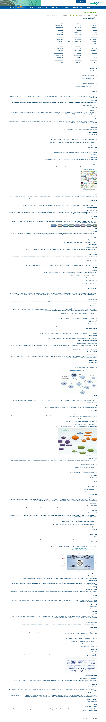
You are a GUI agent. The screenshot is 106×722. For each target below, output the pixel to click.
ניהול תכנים (78, 62)
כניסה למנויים (81, 1)
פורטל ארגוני (60, 34)
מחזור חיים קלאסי (78, 7)
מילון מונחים (73, 15)
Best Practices (91, 701)
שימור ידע (60, 46)
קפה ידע (61, 43)
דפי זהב (95, 34)
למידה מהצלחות (77, 32)
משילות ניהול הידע (77, 55)
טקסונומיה (94, 53)
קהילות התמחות (59, 39)
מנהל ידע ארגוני (77, 50)
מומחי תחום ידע (77, 43)
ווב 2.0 (95, 43)
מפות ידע (79, 53)
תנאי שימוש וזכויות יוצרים (77, 718)
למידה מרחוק (78, 34)
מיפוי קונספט (78, 46)
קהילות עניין (60, 37)
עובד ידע (61, 32)
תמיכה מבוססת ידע (58, 53)
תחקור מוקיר (60, 48)
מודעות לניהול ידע (77, 37)
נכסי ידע (61, 23)
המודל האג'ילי (91, 7)
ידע (96, 55)
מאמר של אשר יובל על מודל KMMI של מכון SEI (84, 349)
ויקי (96, 46)
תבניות (12, 7)
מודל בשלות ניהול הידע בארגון (74, 41)
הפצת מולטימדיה (93, 39)
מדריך (88, 15)
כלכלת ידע (79, 30)
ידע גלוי (95, 57)
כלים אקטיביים (42, 7)
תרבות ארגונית (59, 55)
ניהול (57, 15)
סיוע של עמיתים (59, 25)
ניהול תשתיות (54, 7)
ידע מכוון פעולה (93, 60)
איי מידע (95, 25)
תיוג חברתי (60, 50)
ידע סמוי (95, 62)
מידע (80, 48)
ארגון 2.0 (95, 30)
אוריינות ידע (94, 23)
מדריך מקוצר (82, 15)
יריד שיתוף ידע (78, 27)
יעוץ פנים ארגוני (77, 23)
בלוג (96, 32)
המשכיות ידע (94, 37)
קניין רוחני (60, 41)
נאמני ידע (79, 57)
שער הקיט (94, 15)
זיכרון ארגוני (94, 48)
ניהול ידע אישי (78, 60)
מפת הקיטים (20, 7)
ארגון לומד (94, 27)
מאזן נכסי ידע (78, 39)
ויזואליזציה (94, 41)
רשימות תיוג (65, 7)
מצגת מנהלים (64, 15)
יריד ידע (79, 25)
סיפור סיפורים (59, 27)
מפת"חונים (31, 7)
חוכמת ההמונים (93, 50)
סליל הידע (60, 30)
